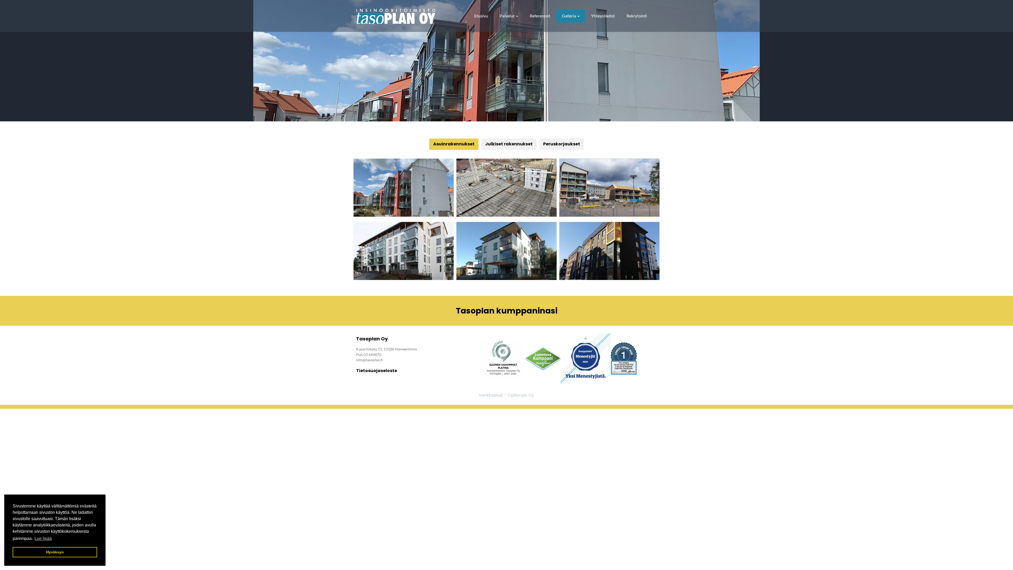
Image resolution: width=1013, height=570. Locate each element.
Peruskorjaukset (561, 144)
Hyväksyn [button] (55, 552)
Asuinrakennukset (454, 144)
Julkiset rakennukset (509, 144)
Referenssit (540, 15)
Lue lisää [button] (43, 538)
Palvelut (507, 15)
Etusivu (481, 15)
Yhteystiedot (603, 15)
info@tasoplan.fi (369, 360)
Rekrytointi (637, 15)
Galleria (569, 15)
